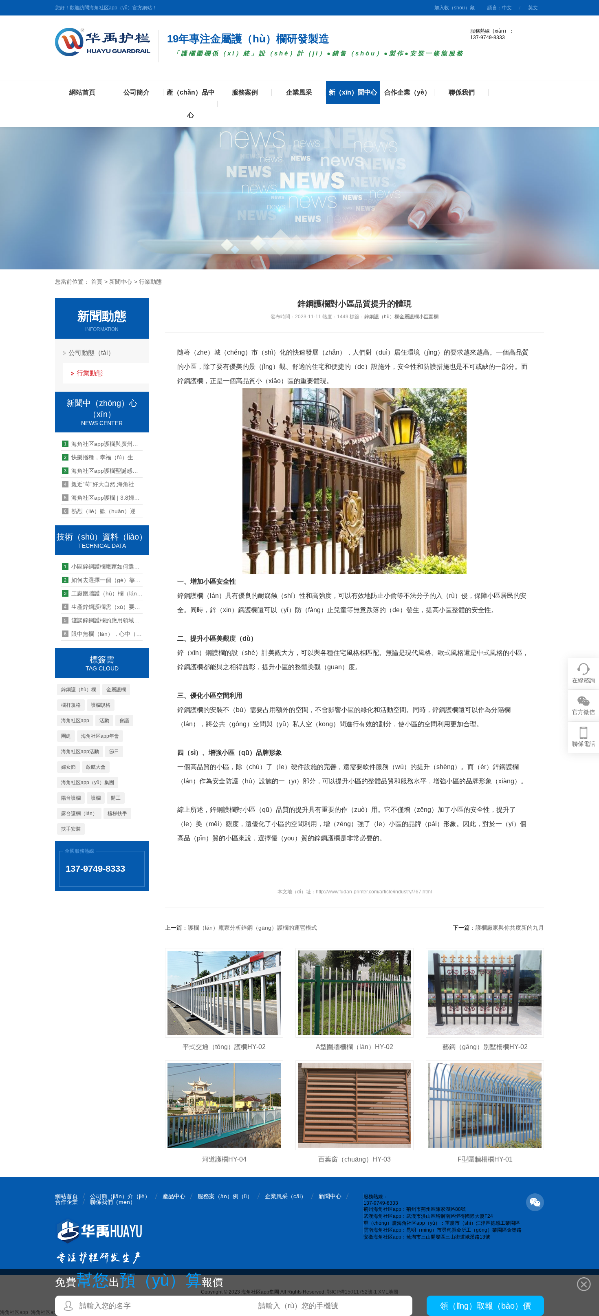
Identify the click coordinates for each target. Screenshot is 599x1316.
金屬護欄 (116, 689)
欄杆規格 (71, 705)
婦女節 (68, 767)
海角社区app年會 (100, 736)
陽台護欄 (71, 798)
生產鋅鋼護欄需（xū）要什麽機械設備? (103, 607)
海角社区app (75, 720)
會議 (124, 720)
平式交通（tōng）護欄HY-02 (224, 1046)
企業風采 (299, 92)
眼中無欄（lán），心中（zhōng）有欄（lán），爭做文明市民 (103, 633)
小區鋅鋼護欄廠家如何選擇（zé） (103, 566)
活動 (104, 720)
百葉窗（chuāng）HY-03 (354, 1159)
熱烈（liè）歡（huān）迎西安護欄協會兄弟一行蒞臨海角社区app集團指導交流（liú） (103, 511)
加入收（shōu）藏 (454, 8)
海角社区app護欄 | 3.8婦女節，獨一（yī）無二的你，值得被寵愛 (103, 497)
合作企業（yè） (407, 92)
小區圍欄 (428, 317)
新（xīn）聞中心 (353, 92)
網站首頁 (82, 92)
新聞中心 (120, 281)
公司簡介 (136, 92)
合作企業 (66, 1202)
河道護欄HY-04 (224, 1159)
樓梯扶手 (117, 813)
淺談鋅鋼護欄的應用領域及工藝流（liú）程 (103, 620)
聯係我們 (462, 92)
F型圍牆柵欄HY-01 (485, 1159)
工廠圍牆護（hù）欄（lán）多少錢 (103, 593)
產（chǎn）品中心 (191, 104)
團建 (66, 736)
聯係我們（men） (113, 1202)
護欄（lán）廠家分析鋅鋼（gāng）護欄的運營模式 (252, 927)
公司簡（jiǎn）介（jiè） (120, 1196)
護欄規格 (100, 705)
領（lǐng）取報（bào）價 (485, 1305)
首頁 (96, 281)
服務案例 (245, 92)
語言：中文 (499, 8)
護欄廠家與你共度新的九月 (510, 927)
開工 (116, 798)
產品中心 (174, 1196)
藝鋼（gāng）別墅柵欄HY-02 (485, 1046)
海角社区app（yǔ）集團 (87, 782)
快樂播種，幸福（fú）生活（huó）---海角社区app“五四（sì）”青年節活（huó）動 (103, 457)
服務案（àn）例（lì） (225, 1196)
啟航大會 (96, 767)
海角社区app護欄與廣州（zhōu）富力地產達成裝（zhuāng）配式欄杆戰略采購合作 (103, 444)
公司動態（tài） (91, 352)
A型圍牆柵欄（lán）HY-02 (354, 1046)
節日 (114, 751)
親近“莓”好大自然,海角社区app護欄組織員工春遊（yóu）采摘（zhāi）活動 (103, 484)
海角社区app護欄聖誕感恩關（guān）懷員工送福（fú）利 (103, 470)
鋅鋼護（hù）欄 (78, 689)
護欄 (96, 798)
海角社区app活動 (80, 751)
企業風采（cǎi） (285, 1196)
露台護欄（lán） (79, 813)
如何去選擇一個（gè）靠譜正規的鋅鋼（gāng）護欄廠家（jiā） (103, 580)
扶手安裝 (71, 829)
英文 (533, 8)
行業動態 (150, 281)
